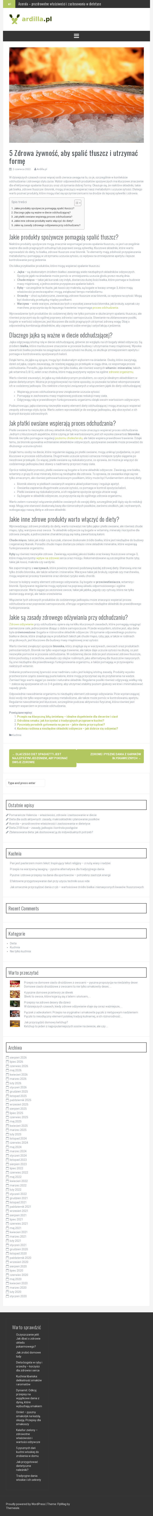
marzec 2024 (18, 1151)
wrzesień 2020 (19, 1262)
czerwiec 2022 (19, 1172)
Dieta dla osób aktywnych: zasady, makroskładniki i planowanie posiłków (54, 819)
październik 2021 (20, 1206)
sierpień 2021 (18, 1215)
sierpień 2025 (18, 1108)
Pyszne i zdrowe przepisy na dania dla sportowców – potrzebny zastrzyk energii (60, 875)
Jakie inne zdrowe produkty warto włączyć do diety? (43, 220)
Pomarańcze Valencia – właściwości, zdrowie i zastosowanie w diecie (53, 815)
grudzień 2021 (19, 1198)
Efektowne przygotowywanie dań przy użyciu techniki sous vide (50, 881)
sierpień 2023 (18, 1164)
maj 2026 (16, 1070)
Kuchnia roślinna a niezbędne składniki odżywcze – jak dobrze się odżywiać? (67, 728)
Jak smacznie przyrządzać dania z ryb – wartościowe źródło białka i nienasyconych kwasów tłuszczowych (77, 887)
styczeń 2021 (18, 1245)
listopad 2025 (18, 1096)
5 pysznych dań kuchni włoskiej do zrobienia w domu (27, 1452)
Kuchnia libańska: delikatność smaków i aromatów (29, 1380)
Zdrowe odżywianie (21, 624)
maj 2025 (16, 1121)
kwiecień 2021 (19, 1232)
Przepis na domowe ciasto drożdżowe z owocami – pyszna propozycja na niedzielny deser (81, 982)
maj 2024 (16, 1147)
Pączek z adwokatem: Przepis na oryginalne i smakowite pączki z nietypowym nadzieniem (81, 1012)
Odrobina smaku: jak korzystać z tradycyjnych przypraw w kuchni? (60, 720)
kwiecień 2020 (19, 1283)
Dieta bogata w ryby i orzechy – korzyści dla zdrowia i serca (29, 1366)
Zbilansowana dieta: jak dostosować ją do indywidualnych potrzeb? (51, 832)
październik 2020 (20, 1257)
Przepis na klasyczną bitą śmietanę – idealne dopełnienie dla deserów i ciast (67, 716)
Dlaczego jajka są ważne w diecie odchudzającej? (42, 212)
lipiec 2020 (16, 1270)
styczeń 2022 (18, 1194)
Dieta (13, 943)
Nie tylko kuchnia (20, 951)
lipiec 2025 (16, 1113)
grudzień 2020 (19, 1249)
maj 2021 (16, 1228)
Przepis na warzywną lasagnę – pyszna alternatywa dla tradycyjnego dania (57, 869)
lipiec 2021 (16, 1219)
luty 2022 (15, 1189)
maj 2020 (16, 1279)
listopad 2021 (18, 1202)
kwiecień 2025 (19, 1125)
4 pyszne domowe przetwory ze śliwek (48, 992)
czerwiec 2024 (19, 1142)
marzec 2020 (18, 1287)
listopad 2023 (18, 1159)
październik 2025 (20, 1100)
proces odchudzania (105, 307)
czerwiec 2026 (19, 1066)
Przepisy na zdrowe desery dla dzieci (47, 1002)
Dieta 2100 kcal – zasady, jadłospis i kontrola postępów (54, 3)
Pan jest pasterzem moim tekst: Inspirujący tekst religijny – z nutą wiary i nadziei (60, 863)
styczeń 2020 (18, 1296)
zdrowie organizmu (121, 372)
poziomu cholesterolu (68, 438)
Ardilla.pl (42, 169)
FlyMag (61, 1504)
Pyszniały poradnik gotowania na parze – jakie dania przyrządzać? (61, 724)
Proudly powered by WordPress (26, 1504)
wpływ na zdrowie (47, 558)
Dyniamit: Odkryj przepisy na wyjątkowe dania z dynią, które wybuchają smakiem (29, 1398)
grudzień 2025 (19, 1091)
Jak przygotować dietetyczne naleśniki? (27, 1465)
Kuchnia (16, 735)
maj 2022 (16, 1176)
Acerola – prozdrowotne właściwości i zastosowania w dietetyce (49, 823)
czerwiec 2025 (19, 1117)
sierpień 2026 (18, 1057)
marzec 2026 (18, 1078)
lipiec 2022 (16, 1168)
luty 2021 (15, 1240)
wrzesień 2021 (19, 1210)
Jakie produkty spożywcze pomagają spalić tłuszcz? (44, 208)
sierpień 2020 (18, 1266)
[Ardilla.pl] (31, 19)
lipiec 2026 (16, 1061)
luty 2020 (15, 1291)
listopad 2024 (18, 1138)
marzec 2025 (18, 1130)
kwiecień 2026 (19, 1074)
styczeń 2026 (18, 1087)
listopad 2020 (18, 1253)
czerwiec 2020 (19, 1275)
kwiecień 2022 (19, 1181)
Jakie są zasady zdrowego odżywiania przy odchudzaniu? (47, 225)
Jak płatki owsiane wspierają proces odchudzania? (43, 216)
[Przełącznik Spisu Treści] (75, 202)
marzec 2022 (18, 1185)
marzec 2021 (18, 1236)
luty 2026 (15, 1083)
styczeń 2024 (18, 1155)
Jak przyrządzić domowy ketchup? (46, 1022)
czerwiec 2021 (19, 1223)
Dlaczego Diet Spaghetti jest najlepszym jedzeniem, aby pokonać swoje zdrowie (40, 758)
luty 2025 (15, 1134)
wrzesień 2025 (19, 1104)
